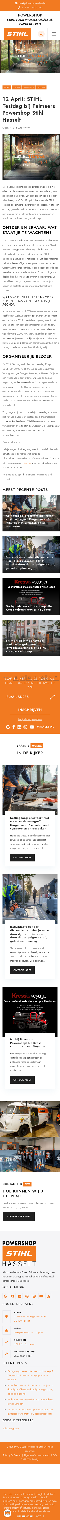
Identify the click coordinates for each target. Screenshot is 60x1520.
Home (6, 87)
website (27, 463)
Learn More (25, 1516)
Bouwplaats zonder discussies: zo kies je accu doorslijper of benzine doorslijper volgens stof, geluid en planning (30, 1390)
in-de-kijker (29, 87)
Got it (40, 1516)
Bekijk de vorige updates (30, 719)
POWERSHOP (30, 15)
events (17, 87)
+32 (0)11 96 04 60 (24, 1344)
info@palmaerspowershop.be (28, 1332)
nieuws (41, 87)
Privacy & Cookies (12, 1455)
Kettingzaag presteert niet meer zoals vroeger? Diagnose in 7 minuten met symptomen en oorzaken (30, 1375)
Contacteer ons (18, 1216)
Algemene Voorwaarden (36, 1455)
